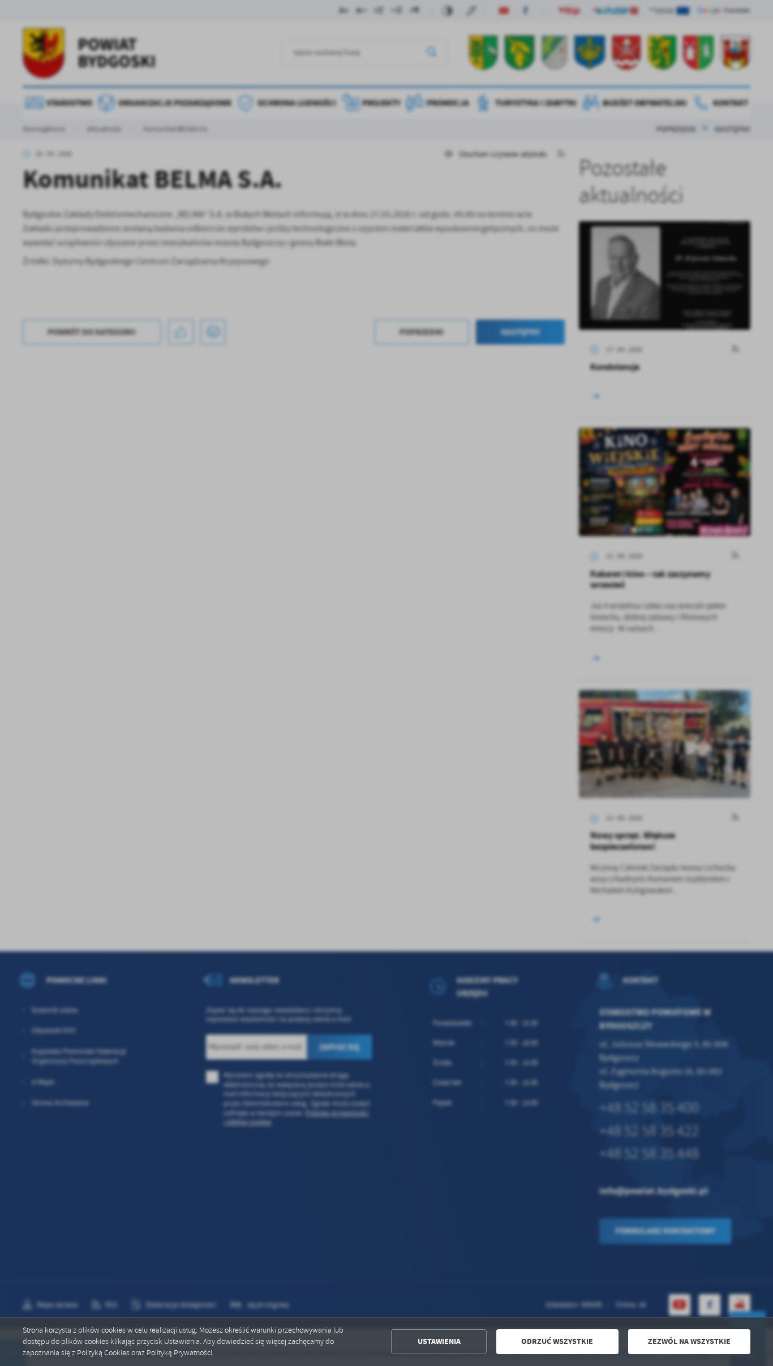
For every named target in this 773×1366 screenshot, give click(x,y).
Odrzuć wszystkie (557, 1341)
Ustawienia (439, 1341)
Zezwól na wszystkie (689, 1341)
